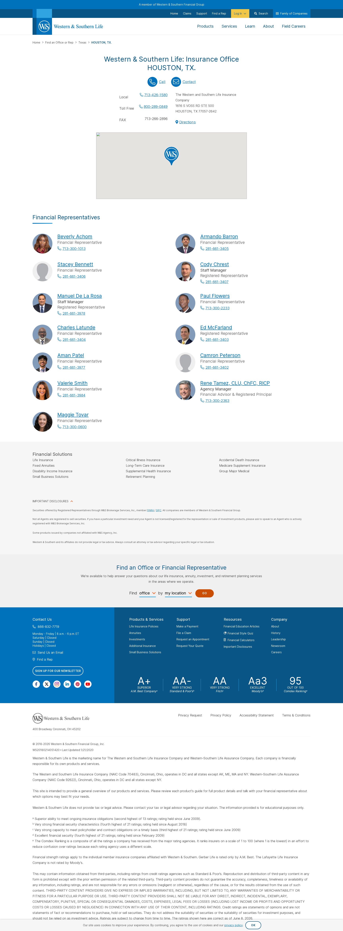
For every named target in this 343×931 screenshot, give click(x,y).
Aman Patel (70, 355)
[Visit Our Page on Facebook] (36, 684)
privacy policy (233, 925)
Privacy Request (190, 715)
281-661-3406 (74, 276)
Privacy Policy (220, 715)
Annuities (135, 632)
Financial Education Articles (241, 626)
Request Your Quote (189, 645)
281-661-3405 (217, 249)
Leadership (278, 639)
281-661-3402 (217, 367)
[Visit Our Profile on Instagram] (57, 684)
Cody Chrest (214, 264)
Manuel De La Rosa (79, 296)
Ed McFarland (216, 327)
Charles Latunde (76, 327)
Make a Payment (187, 626)
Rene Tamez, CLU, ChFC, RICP (235, 383)
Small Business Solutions (145, 652)
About (275, 626)
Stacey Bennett (75, 264)
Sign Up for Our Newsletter (58, 671)
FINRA (150, 510)
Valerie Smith (72, 383)
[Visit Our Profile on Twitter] (46, 684)
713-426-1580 (156, 95)
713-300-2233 (217, 308)
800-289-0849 (156, 107)
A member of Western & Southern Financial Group (171, 4)
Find (133, 593)
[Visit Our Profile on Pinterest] (77, 684)
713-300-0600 (75, 427)
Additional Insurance (142, 645)
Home (37, 42)
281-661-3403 (217, 340)
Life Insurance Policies (143, 626)
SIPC (158, 510)
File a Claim (183, 632)
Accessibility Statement (257, 715)
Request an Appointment (192, 639)
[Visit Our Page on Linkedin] (67, 684)
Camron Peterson (220, 355)
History (275, 632)
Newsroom (278, 645)
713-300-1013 (74, 249)
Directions (187, 122)
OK (253, 925)
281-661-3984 (74, 395)
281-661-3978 (74, 313)
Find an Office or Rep (59, 42)
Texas (82, 42)
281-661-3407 (216, 282)
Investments (137, 639)
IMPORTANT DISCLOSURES (50, 501)
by (160, 593)
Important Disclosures (238, 646)
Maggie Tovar (73, 415)
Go (204, 593)
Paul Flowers (215, 296)
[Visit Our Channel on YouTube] (88, 684)
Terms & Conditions (296, 715)
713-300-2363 (217, 401)
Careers (276, 652)
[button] (171, 156)
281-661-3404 (74, 340)
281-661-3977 (74, 367)
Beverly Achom (74, 236)
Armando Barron (219, 236)
